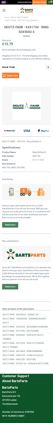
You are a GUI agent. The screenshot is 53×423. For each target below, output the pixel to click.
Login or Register (25, 2)
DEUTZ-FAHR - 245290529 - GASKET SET (21, 314)
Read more (10, 225)
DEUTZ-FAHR (38, 160)
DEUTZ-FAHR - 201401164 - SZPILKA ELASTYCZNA (25, 363)
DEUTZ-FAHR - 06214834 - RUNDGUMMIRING (22, 351)
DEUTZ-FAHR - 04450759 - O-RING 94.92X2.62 (23, 355)
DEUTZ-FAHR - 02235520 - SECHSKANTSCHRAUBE (25, 327)
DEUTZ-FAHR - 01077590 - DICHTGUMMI (20, 331)
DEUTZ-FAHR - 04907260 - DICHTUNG (19, 359)
